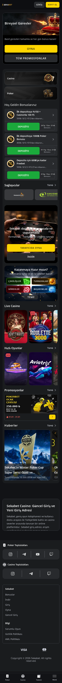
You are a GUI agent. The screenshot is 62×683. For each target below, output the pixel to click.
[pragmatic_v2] (19, 194)
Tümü (50, 185)
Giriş (7, 604)
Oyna (8, 609)
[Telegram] (24, 554)
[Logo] (12, 4)
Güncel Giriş (11, 614)
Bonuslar (10, 594)
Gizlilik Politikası (13, 633)
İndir (7, 599)
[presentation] (7, 677)
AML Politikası (12, 639)
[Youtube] (37, 554)
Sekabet (9, 588)
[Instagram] (10, 554)
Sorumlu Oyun (13, 628)
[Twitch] (51, 554)
